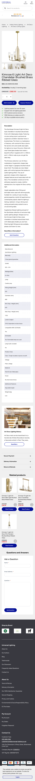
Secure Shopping (7, 695)
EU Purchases (6, 706)
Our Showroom (6, 664)
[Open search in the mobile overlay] (17, 8)
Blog (3, 656)
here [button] (20, 773)
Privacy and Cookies (8, 699)
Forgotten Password (8, 725)
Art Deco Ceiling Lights (18, 26)
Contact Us (5, 672)
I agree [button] (17, 777)
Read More (14, 444)
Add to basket (8, 103)
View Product (9, 509)
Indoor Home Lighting (16, 24)
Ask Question (10, 610)
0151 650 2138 (6, 739)
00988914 (16, 749)
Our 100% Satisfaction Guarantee (12, 691)
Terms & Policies (7, 683)
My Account (5, 718)
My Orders (5, 721)
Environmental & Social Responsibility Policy (15, 702)
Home (4, 24)
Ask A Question (14, 235)
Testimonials (5, 660)
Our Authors (5, 653)
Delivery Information (8, 687)
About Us (4, 649)
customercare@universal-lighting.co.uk (14, 741)
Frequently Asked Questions (10, 668)
